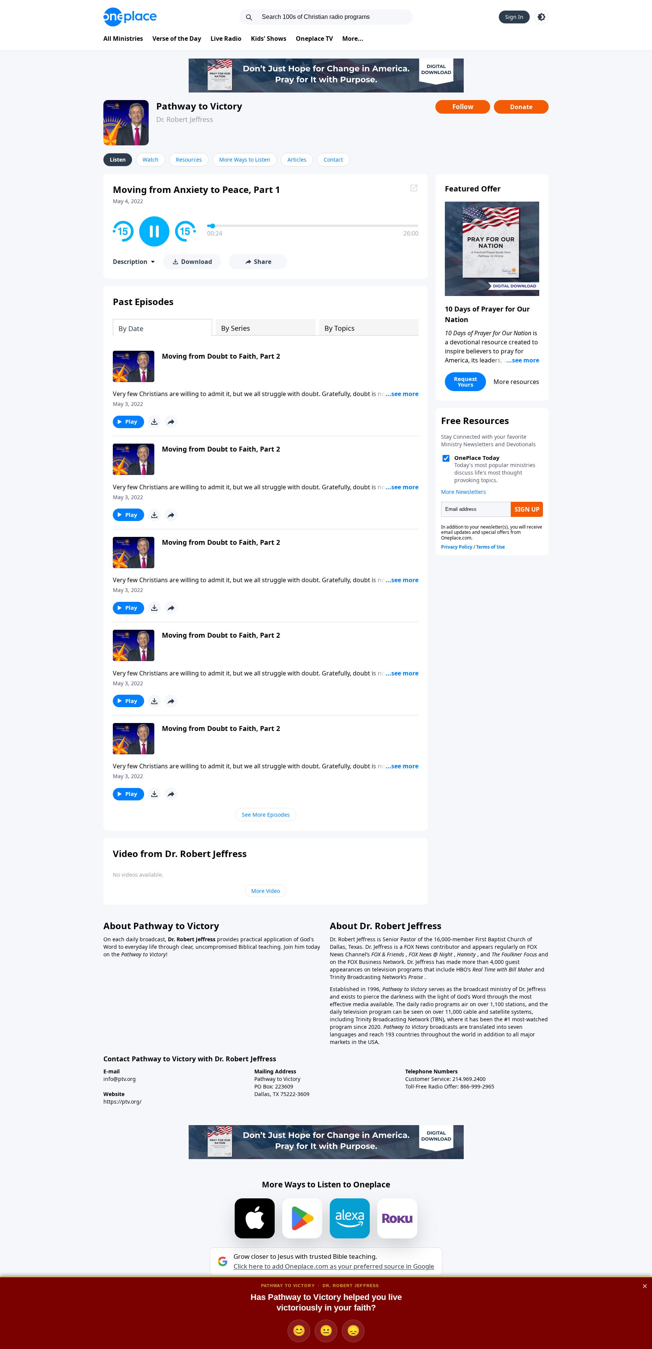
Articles (297, 159)
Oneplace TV (314, 38)
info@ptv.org (119, 1078)
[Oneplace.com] (130, 17)
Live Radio (226, 38)
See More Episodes (266, 814)
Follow (463, 106)
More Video (265, 890)
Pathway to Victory (199, 106)
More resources (516, 382)
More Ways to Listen (244, 159)
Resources (189, 159)
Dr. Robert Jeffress (184, 119)
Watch (150, 159)
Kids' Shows (268, 38)
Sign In (514, 16)
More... (352, 38)
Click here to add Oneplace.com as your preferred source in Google (334, 1266)
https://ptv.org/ (122, 1101)
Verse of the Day (176, 38)
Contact (333, 159)
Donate (521, 107)
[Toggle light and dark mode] (541, 17)
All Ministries (123, 38)
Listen (118, 159)
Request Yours (465, 381)
